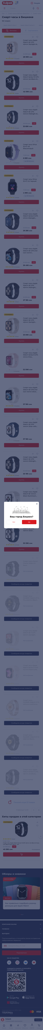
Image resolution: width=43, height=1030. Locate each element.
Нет (13, 522)
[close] (36, 503)
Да (29, 522)
